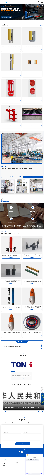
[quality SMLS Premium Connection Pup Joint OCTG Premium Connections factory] (32, 114)
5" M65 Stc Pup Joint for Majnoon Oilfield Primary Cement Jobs (32, 281)
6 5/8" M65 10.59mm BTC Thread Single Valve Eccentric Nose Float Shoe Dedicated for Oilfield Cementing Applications (32, 307)
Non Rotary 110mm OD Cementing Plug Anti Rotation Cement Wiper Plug (13, 346)
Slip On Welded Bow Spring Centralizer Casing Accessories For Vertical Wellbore (11, 98)
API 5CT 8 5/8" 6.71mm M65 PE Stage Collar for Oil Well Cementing (11, 307)
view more (41, 25)
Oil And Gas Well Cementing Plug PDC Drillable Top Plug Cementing (12, 348)
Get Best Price (11, 49)
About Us (17, 460)
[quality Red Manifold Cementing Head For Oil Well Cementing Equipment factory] (11, 114)
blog (16, 464)
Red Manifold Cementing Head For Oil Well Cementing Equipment (11, 123)
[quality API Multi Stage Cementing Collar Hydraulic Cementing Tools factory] (11, 62)
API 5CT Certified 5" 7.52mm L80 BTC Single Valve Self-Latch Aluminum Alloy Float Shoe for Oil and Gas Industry (11, 333)
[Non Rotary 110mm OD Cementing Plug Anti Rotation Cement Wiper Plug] (41, 346)
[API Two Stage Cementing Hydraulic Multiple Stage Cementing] (41, 343)
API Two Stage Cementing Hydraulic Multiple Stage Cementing (11, 343)
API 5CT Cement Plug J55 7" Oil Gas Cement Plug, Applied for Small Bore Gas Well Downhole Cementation (11, 281)
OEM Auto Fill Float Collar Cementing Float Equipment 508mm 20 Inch (11, 47)
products (17, 462)
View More (20, 378)
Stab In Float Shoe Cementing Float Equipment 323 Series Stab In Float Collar (32, 47)
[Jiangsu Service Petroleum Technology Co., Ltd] (5, 2)
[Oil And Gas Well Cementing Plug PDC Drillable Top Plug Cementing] (41, 348)
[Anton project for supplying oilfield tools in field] (21, 365)
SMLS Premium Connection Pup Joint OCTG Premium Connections (32, 123)
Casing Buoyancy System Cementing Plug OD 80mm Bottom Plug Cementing (32, 72)
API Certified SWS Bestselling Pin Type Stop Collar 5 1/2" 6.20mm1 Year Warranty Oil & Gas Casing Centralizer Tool (32, 333)
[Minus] (41, 454)
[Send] (42, 474)
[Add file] (27, 474)
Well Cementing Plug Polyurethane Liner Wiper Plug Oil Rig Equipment (13, 345)
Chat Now (32, 176)
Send (23, 443)
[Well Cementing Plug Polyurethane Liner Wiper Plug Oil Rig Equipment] (41, 345)
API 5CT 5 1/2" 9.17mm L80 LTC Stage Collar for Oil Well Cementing (11, 255)
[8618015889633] (19, 452)
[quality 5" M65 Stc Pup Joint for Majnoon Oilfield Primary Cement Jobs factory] (32, 270)
